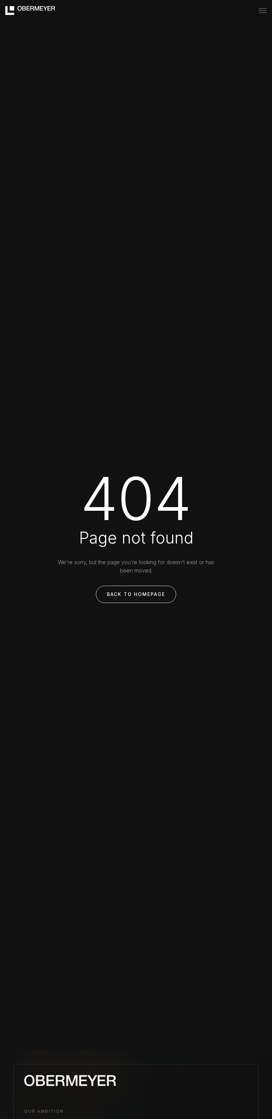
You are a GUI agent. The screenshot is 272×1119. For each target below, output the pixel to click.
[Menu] (263, 11)
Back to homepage (136, 594)
